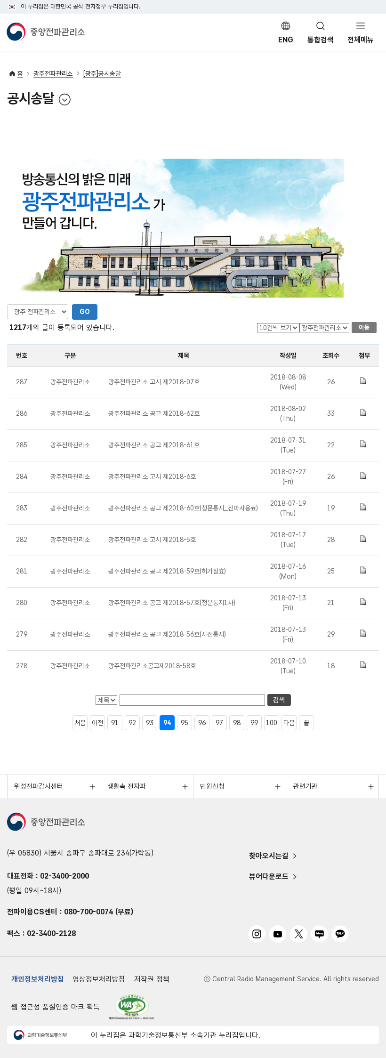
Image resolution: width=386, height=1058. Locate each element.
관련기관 (305, 786)
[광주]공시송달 (102, 73)
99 (254, 723)
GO (85, 311)
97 (219, 723)
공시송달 (30, 99)
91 (115, 723)
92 (132, 723)
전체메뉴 (360, 39)
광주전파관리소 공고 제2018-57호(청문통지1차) (171, 602)
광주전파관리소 (53, 73)
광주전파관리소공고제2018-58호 (152, 666)
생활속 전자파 (126, 786)
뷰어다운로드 (269, 876)
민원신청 (212, 786)
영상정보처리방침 (98, 979)
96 (202, 723)
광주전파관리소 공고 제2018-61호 (154, 445)
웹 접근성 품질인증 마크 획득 (55, 1006)
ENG (285, 39)
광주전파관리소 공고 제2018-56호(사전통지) (167, 634)
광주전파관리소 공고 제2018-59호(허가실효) (167, 571)
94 (167, 723)
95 (184, 723)
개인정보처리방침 (37, 979)
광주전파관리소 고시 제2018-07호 (154, 382)
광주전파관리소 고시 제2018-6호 (152, 476)
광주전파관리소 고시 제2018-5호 (152, 539)
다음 (289, 723)
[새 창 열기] (132, 1007)
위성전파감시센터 (38, 786)
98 (237, 723)
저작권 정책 (151, 979)
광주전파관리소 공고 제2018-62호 (154, 413)
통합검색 (320, 39)
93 (149, 723)
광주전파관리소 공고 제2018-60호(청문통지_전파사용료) (183, 508)
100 (271, 723)
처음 (80, 723)
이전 (97, 723)
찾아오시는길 (269, 855)
